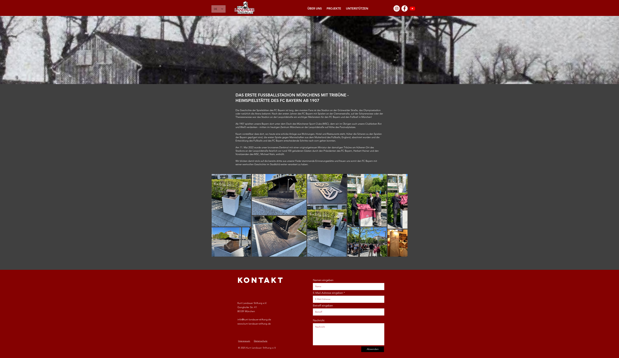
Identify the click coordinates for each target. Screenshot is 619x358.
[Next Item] (402, 215)
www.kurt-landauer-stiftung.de (254, 323)
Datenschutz (260, 340)
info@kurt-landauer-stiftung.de (254, 319)
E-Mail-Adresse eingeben (328, 293)
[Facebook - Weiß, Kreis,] (404, 8)
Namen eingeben (323, 280)
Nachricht (318, 320)
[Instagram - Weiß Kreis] (396, 8)
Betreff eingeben (323, 305)
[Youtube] (412, 8)
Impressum (244, 340)
